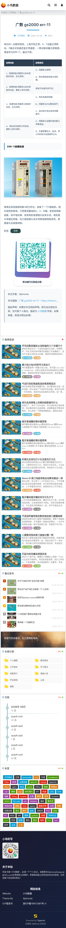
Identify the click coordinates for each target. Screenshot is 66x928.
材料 (42, 820)
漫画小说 (44, 673)
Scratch (54, 796)
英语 (14, 782)
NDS (12, 815)
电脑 (6, 796)
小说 (21, 825)
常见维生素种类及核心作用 (29, 606)
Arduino (33, 801)
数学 (24, 811)
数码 (28, 820)
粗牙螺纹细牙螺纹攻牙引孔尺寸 (37, 497)
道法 (35, 820)
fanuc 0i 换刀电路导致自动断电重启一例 (42, 478)
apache (33, 782)
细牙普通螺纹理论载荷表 (34, 421)
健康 (13, 791)
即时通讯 (29, 791)
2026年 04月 (17, 745)
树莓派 (54, 787)
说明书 (40, 811)
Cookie (23, 796)
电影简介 (14, 673)
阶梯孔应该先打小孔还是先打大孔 (39, 459)
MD (19, 815)
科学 (6, 825)
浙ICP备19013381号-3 (34, 903)
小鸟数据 (42, 311)
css (36, 777)
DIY (37, 791)
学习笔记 (44, 667)
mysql (43, 782)
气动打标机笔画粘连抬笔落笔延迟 (39, 383)
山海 (42, 680)
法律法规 (8, 811)
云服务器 (23, 782)
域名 (42, 801)
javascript (27, 777)
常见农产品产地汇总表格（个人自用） (33, 589)
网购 (17, 806)
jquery (32, 806)
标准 (13, 825)
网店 (39, 796)
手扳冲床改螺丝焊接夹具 (34, 553)
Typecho (41, 920)
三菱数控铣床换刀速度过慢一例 (37, 535)
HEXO (7, 801)
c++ (6, 820)
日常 (17, 777)
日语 (43, 777)
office (38, 787)
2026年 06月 (17, 726)
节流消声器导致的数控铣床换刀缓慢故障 (42, 516)
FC (5, 815)
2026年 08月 (18, 706)
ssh (25, 801)
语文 (17, 811)
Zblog (14, 796)
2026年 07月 (17, 716)
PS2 (48, 811)
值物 (26, 815)
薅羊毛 (50, 801)
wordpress (53, 777)
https (6, 782)
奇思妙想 (8, 806)
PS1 (49, 820)
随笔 (12, 686)
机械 (15, 231)
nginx (14, 787)
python (35, 815)
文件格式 (8, 777)
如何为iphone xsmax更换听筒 (30, 597)
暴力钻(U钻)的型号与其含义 (36, 364)
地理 (20, 820)
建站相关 (44, 660)
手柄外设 (52, 815)
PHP (59, 791)
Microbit (16, 801)
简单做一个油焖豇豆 (26, 622)
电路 (59, 806)
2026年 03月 (17, 755)
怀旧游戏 (14, 680)
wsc (56, 820)
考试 (22, 787)
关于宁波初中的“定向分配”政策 (30, 581)
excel (29, 787)
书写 (46, 796)
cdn (6, 791)
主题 (32, 796)
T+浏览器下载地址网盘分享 (29, 614)
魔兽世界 (42, 806)
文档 (52, 806)
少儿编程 (14, 660)
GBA (55, 811)
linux (6, 787)
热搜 (43, 815)
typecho (53, 782)
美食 (32, 811)
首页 (5, 12)
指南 (46, 787)
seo (19, 791)
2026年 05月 (17, 736)
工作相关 (12, 12)
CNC (52, 791)
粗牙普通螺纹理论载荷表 (34, 440)
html (24, 806)
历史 (13, 820)
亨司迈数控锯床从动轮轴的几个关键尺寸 (42, 345)
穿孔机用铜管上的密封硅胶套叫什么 (40, 402)
